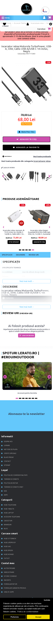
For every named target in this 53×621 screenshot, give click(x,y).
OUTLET (7, 558)
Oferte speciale (10, 453)
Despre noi (8, 441)
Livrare (7, 445)
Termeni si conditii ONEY (13, 487)
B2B (5, 491)
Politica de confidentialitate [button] (27, 612)
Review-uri (34, 255)
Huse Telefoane (10, 505)
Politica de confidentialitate (15, 475)
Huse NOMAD (9, 554)
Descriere (20, 255)
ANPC (6, 495)
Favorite (7, 580)
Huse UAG (7, 546)
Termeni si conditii (11, 479)
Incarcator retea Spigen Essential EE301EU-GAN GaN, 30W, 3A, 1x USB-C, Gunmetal (39, 232)
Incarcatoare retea (42, 161)
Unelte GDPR (9, 592)
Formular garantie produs (15, 588)
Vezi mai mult (26, 281)
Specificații (7, 255)
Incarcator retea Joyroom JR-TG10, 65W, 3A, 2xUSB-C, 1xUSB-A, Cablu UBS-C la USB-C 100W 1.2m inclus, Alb (14, 232)
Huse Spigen (8, 550)
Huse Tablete (9, 509)
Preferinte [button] (15, 617)
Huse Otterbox (10, 538)
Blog (6, 528)
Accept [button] (38, 617)
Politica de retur (11, 483)
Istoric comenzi (10, 576)
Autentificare (9, 568)
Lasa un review (9, 167)
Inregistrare (9, 572)
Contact (7, 461)
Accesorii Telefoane (12, 517)
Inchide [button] (47, 600)
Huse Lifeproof (10, 542)
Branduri (7, 524)
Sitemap (7, 465)
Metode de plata (10, 449)
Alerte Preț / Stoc (28, 132)
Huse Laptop (9, 513)
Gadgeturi (8, 520)
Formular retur (10, 584)
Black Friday (9, 457)
